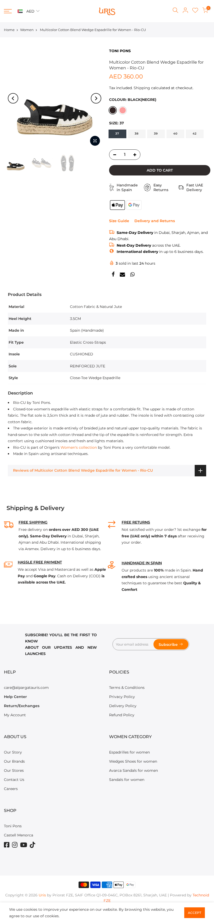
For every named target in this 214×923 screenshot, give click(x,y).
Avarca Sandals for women (133, 770)
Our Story (13, 752)
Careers (11, 788)
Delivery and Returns (154, 220)
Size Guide (119, 220)
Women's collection (79, 447)
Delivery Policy (122, 705)
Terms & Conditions (127, 687)
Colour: (132, 99)
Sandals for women (126, 779)
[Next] (96, 98)
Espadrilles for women (129, 752)
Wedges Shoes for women (133, 761)
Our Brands (14, 761)
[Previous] (13, 98)
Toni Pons (13, 826)
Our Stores (14, 770)
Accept (194, 913)
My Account (15, 715)
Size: (116, 123)
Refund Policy (121, 715)
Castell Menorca (18, 835)
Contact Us (14, 779)
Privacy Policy (122, 696)
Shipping (142, 88)
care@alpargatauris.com (26, 687)
